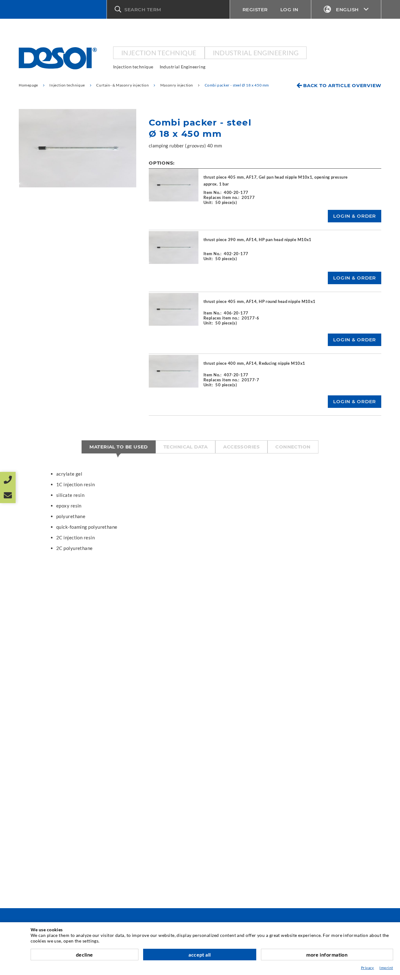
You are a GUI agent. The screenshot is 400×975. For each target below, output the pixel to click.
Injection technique (159, 53)
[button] (168, 9)
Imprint (386, 967)
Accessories (241, 447)
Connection (293, 447)
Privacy (367, 967)
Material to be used (118, 447)
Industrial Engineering (256, 53)
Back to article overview (342, 85)
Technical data (185, 447)
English (347, 9)
